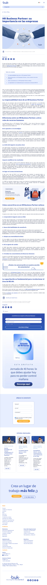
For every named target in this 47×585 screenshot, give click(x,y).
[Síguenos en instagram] (8, 59)
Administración (5, 539)
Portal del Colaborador (7, 531)
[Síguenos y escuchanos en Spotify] (14, 59)
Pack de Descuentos (28, 543)
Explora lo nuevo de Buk (7, 521)
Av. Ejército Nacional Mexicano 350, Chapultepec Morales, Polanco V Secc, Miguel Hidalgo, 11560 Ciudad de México (12, 564)
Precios (4, 508)
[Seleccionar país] (39, 2)
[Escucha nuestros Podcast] (37, 580)
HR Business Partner (11, 65)
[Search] (3, 311)
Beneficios (26, 539)
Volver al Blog (6, 12)
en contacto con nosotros (11, 292)
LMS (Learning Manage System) (32, 289)
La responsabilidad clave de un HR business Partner (19, 75)
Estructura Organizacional (8, 530)
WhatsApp (6, 555)
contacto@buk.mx (6, 553)
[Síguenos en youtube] (11, 59)
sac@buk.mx (5, 559)
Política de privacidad (17, 324)
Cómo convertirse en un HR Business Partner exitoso (19, 80)
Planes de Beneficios (28, 542)
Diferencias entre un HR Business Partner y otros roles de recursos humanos (23, 78)
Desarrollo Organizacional (30, 529)
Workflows (4, 534)
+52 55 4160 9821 (6, 561)
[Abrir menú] (44, 2)
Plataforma (5, 529)
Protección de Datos (6, 517)
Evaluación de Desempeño (29, 530)
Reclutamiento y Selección (29, 534)
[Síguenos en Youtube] (33, 580)
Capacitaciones (27, 531)
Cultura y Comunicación (29, 533)
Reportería (4, 536)
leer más (7, 468)
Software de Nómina (6, 540)
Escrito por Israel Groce (11, 297)
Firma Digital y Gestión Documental (10, 543)
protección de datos (26, 324)
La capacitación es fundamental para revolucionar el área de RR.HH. (23, 82)
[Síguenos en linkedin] (6, 59)
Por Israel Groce (8, 51)
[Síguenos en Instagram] (35, 580)
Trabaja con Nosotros (7, 509)
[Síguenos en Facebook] (28, 580)
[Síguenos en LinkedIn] (30, 580)
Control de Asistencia (7, 542)
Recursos (4, 514)
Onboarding (4, 545)
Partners (4, 511)
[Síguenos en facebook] (3, 59)
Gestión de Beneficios (28, 540)
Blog (3, 512)
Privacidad (4, 515)
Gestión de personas (6, 16)
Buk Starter (4, 524)
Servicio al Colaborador (7, 547)
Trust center (5, 523)
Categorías (6, 7)
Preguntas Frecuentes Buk (8, 520)
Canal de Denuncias (6, 546)
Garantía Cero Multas (7, 518)
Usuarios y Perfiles (6, 533)
